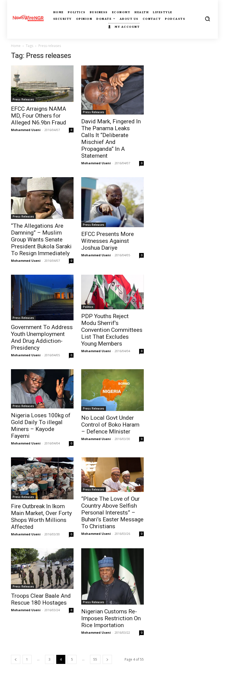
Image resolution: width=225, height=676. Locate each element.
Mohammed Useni (26, 130)
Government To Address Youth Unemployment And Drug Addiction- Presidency (42, 337)
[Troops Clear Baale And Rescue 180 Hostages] (42, 568)
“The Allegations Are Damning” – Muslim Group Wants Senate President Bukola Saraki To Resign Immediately (41, 239)
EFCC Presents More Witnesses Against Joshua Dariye (107, 241)
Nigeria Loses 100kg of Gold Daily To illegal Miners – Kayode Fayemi (41, 425)
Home (16, 45)
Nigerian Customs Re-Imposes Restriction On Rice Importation (111, 618)
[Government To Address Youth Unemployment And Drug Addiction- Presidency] (42, 297)
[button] (207, 18)
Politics (88, 307)
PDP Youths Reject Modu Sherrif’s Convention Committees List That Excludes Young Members (111, 330)
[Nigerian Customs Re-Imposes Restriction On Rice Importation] (112, 576)
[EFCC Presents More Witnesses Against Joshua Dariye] (112, 202)
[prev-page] (15, 659)
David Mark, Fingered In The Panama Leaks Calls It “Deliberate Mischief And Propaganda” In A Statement (111, 138)
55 (95, 659)
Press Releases (23, 99)
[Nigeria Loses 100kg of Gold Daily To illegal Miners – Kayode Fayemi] (42, 388)
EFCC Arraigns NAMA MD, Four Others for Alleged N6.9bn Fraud (38, 115)
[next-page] (107, 659)
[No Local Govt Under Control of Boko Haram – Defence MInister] (112, 390)
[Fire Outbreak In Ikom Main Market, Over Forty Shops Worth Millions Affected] (42, 478)
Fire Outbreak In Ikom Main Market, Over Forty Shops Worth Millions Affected (41, 516)
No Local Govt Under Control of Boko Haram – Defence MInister (110, 424)
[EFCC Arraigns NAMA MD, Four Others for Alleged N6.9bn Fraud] (42, 83)
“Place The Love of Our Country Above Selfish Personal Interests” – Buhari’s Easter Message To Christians (112, 513)
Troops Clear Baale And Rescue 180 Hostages (41, 599)
